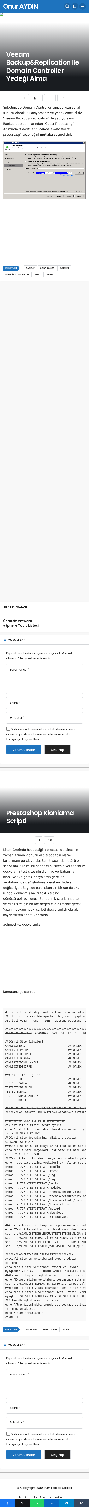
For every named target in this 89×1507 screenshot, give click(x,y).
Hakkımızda (28, 1497)
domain (64, 268)
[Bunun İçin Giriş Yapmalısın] (25, 97)
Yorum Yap (16, 640)
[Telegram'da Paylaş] (66, 1503)
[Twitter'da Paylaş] (22, 1503)
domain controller (17, 274)
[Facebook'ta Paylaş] (7, 1503)
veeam (38, 274)
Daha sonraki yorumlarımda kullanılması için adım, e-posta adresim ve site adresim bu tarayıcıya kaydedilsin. (41, 734)
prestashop (50, 1329)
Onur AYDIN (20, 6)
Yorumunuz (19, 669)
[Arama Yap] (67, 6)
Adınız (15, 703)
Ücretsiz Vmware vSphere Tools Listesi (21, 623)
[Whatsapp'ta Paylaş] (37, 1503)
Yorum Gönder (24, 750)
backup (30, 268)
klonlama (32, 1329)
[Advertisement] (44, 238)
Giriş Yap (57, 750)
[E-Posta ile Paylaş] (81, 1503)
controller (47, 268)
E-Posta (17, 717)
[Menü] (82, 6)
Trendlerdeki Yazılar (55, 1497)
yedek (50, 274)
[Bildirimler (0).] (75, 6)
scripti (67, 1329)
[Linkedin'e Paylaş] (51, 1503)
